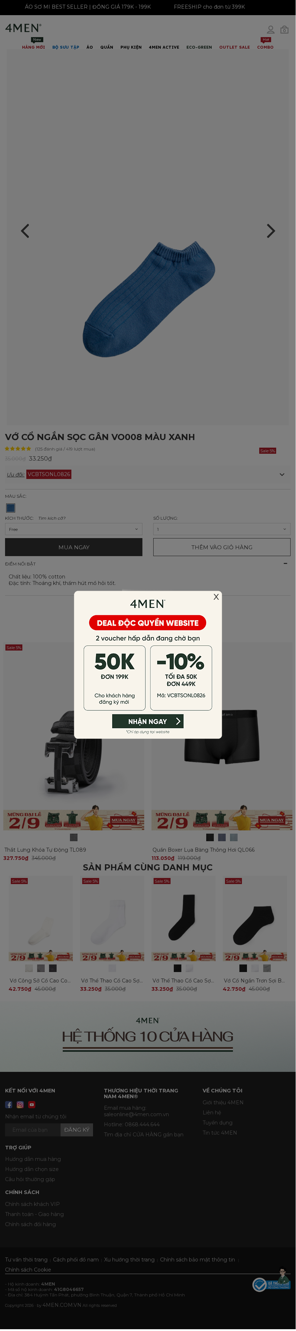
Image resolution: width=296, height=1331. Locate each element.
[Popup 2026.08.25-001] (148, 664)
